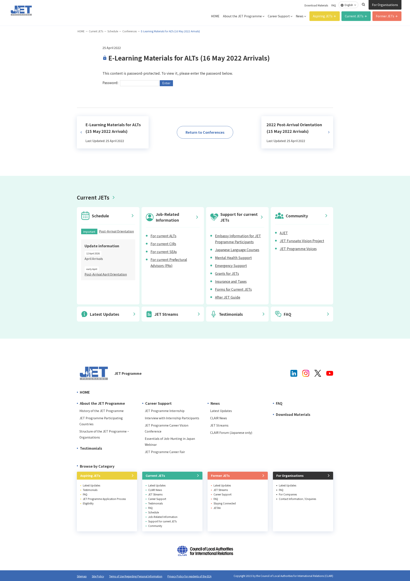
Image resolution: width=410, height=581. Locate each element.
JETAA (217, 508)
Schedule (112, 31)
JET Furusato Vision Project (302, 240)
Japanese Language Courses (237, 249)
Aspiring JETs (322, 16)
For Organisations (385, 5)
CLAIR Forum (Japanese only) (231, 432)
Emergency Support (231, 265)
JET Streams (219, 425)
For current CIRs (163, 243)
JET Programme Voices (298, 248)
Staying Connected (225, 503)
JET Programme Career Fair (165, 452)
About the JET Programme (242, 16)
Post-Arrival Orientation (116, 231)
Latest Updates (221, 411)
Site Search (363, 4)
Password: (110, 82)
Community (155, 526)
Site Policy (98, 576)
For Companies (288, 494)
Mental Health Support (233, 257)
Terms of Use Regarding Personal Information (135, 576)
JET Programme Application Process (104, 499)
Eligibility (88, 503)
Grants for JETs (227, 273)
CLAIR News (218, 418)
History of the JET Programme (101, 411)
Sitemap (82, 576)
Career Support (279, 16)
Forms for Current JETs (233, 289)
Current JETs (354, 16)
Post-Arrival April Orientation (106, 274)
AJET (284, 232)
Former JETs (385, 16)
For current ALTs (163, 235)
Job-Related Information (162, 517)
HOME (215, 16)
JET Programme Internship (164, 411)
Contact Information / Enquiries (297, 499)
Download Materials (316, 5)
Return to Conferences (205, 132)
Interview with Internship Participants (172, 418)
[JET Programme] (94, 373)
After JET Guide (227, 297)
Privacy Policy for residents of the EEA (189, 576)
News (299, 16)
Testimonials (91, 448)
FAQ (333, 5)
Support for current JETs (162, 521)
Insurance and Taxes (231, 281)
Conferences (129, 31)
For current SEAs (164, 251)
